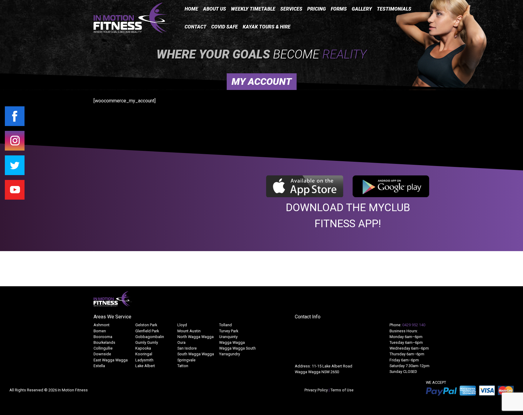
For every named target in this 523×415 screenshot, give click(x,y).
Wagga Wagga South (237, 348)
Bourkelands (104, 342)
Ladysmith (144, 360)
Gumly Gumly (146, 342)
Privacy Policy (316, 390)
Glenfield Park (147, 331)
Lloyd (182, 325)
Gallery (362, 9)
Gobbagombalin (149, 336)
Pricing (316, 9)
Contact (195, 27)
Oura (181, 342)
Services (291, 9)
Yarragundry (229, 354)
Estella (99, 366)
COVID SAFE (224, 27)
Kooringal (143, 354)
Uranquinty (228, 336)
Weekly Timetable (253, 9)
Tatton (182, 366)
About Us (214, 9)
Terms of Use (342, 390)
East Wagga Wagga (111, 360)
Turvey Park (228, 331)
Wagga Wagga (232, 342)
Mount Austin (189, 331)
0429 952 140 (413, 325)
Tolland (225, 325)
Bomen (100, 331)
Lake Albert (145, 366)
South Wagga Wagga (195, 354)
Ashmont (102, 325)
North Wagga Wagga (195, 336)
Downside (102, 354)
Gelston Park (146, 325)
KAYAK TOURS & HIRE (267, 27)
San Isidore (187, 348)
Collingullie (103, 348)
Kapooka (143, 348)
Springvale (186, 360)
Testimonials (394, 9)
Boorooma (103, 336)
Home (191, 9)
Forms (339, 9)
